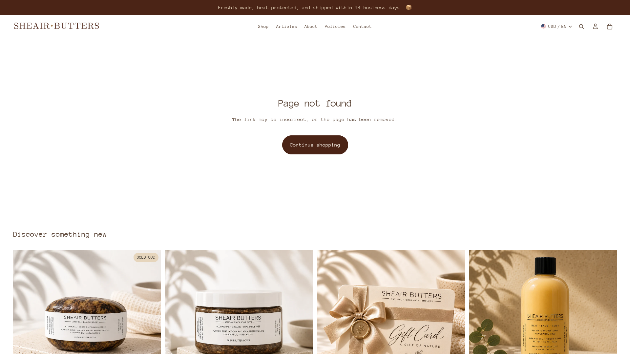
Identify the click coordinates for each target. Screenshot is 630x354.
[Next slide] (151, 324)
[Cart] (609, 26)
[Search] (581, 26)
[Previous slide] (23, 324)
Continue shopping (315, 145)
